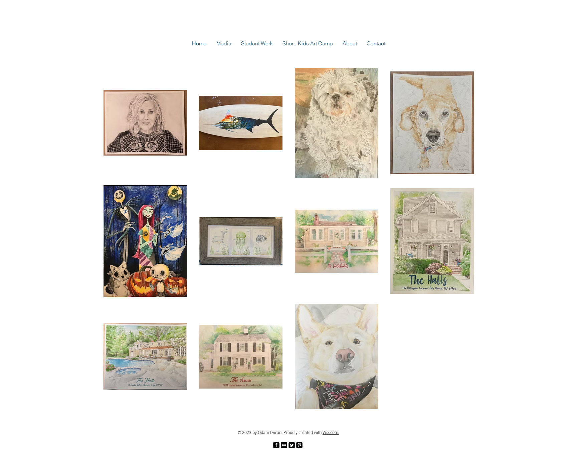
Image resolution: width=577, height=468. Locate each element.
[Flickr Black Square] (284, 445)
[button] (223, 43)
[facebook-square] (276, 445)
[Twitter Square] (291, 445)
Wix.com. (331, 432)
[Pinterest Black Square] (299, 445)
